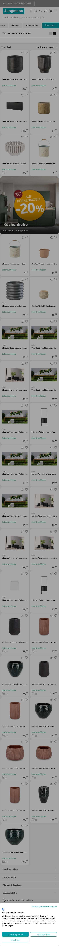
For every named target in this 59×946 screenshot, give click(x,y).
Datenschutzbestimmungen (44, 906)
